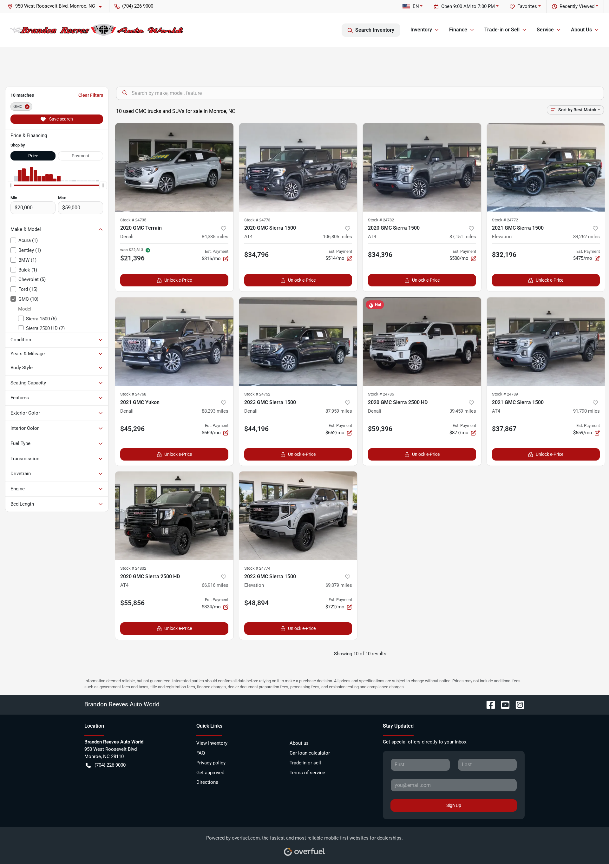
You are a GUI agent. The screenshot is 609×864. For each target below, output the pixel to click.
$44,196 (256, 429)
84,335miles (215, 236)
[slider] (10, 185)
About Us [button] (581, 30)
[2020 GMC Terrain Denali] (174, 167)
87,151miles (462, 236)
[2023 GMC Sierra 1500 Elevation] (298, 515)
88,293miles (215, 411)
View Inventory (211, 743)
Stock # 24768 (133, 394)
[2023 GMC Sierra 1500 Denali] (298, 341)
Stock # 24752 (257, 394)
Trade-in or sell (305, 763)
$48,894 (256, 603)
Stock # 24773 (257, 220)
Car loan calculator (310, 753)
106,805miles (337, 236)
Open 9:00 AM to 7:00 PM (468, 6)
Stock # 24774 (257, 568)
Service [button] (545, 30)
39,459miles (462, 411)
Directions (207, 782)
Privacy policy (211, 763)
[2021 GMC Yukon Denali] (174, 341)
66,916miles (215, 585)
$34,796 (256, 255)
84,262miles (586, 236)
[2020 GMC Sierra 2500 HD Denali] (422, 341)
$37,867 (504, 429)
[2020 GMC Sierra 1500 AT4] (298, 167)
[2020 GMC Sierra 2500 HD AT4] (174, 515)
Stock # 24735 (133, 220)
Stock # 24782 (381, 220)
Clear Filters (90, 95)
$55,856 (132, 603)
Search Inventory (374, 30)
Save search (60, 118)
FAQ (200, 753)
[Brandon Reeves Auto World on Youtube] (502, 704)
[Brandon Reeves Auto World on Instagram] (517, 704)
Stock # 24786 (381, 394)
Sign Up (453, 805)
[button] (57, 6)
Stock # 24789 (505, 394)
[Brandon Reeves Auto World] (96, 30)
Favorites (527, 6)
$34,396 (380, 255)
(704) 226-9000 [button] (137, 6)
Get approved (210, 773)
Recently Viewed (577, 6)
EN (416, 6)
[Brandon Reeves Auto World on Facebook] (488, 704)
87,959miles (338, 411)
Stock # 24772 (505, 220)
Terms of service (307, 773)
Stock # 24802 (133, 568)
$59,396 (380, 429)
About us (299, 743)
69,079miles (338, 585)
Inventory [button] (421, 30)
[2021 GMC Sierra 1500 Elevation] (546, 167)
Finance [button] (458, 30)
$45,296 (132, 429)
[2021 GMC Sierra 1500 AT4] (546, 341)
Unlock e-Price (178, 280)
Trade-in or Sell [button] (502, 30)
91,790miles (586, 411)
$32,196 (504, 255)
